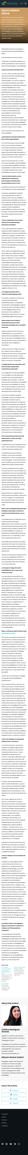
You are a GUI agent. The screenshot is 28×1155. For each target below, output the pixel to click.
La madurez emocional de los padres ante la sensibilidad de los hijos (6, 970)
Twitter (15, 1095)
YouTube (4, 1120)
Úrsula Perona (5, 984)
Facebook (15, 1091)
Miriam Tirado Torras (19, 967)
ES (21, 3)
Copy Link (15, 1103)
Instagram (5, 1126)
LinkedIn (15, 1099)
